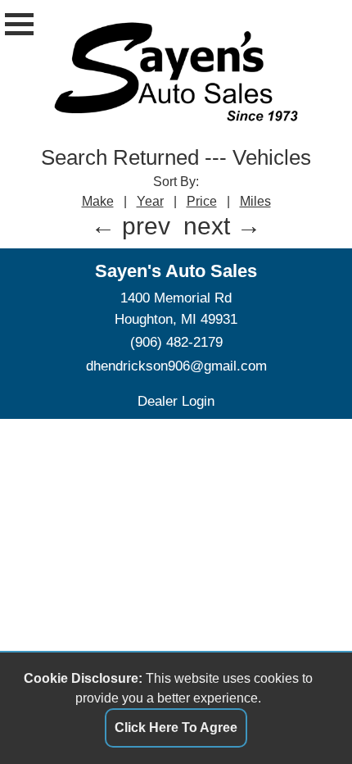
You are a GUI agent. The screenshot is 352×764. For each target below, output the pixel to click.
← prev (130, 225)
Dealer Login (176, 401)
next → (222, 225)
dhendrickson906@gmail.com (176, 365)
